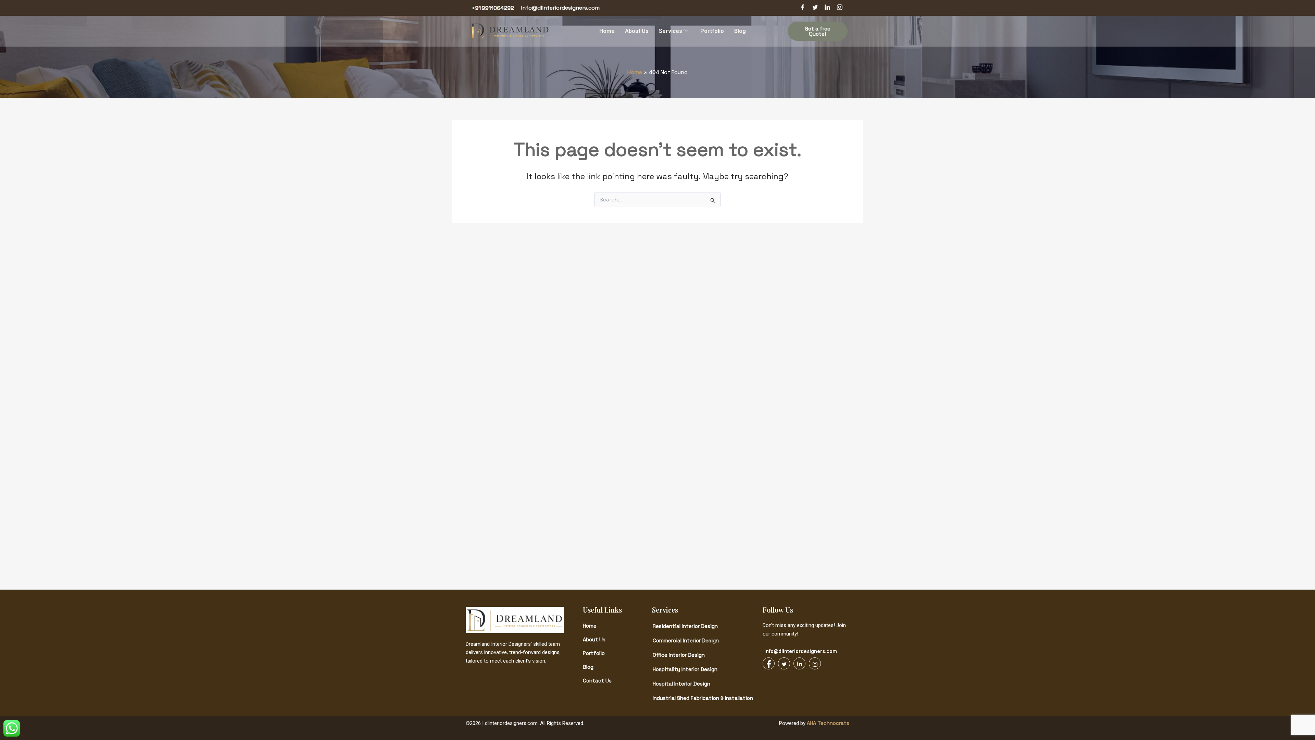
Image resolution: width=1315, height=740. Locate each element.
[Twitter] (815, 8)
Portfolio (712, 31)
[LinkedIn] (827, 8)
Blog (740, 31)
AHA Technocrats (827, 723)
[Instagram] (840, 8)
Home (607, 31)
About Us (637, 31)
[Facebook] (803, 8)
